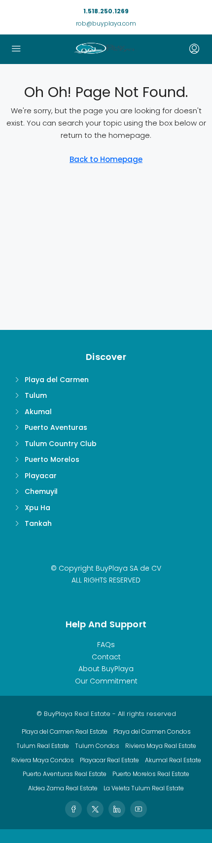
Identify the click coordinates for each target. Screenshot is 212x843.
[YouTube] (138, 809)
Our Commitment (106, 681)
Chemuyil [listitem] (41, 491)
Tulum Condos (97, 746)
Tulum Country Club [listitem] (61, 444)
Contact (106, 657)
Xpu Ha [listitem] (37, 508)
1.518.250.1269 (106, 11)
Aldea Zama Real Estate (63, 788)
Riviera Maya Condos (42, 760)
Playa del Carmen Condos (152, 731)
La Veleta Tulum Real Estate (144, 788)
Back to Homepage (106, 159)
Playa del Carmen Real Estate (64, 731)
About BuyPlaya (106, 669)
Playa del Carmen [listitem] (57, 380)
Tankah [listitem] (38, 523)
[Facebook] (73, 809)
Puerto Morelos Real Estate (150, 774)
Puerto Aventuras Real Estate (64, 774)
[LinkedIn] (116, 809)
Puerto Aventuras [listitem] (56, 427)
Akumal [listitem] (38, 412)
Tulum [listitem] (36, 395)
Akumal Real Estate (173, 760)
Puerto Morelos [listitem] (52, 459)
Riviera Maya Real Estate (160, 746)
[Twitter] (95, 809)
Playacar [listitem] (41, 476)
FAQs (106, 644)
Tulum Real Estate (42, 746)
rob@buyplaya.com (106, 23)
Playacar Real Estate (109, 760)
